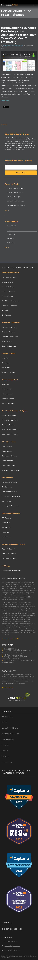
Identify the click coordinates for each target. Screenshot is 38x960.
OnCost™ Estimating (9, 277)
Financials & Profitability (10, 434)
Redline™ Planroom (9, 554)
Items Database (7, 296)
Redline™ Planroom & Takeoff (13, 544)
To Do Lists (6, 368)
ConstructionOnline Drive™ (11, 496)
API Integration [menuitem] (8, 739)
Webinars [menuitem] (5, 756)
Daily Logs (5, 358)
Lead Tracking (7, 446)
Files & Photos (7, 477)
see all (7, 210)
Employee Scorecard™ (10, 420)
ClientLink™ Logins (8, 465)
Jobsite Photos (7, 487)
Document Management (11, 513)
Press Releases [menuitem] (7, 762)
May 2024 (10, 238)
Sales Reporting (7, 461)
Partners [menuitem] (5, 745)
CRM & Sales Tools (9, 442)
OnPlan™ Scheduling (9, 327)
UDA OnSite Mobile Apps (15, 201)
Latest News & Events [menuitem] (10, 728)
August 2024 (11, 225)
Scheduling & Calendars (11, 322)
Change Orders (7, 282)
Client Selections (8, 287)
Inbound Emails (7, 394)
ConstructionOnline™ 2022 (16, 205)
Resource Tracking (8, 425)
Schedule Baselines (9, 346)
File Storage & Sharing (9, 482)
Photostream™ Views (9, 492)
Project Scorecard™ (9, 415)
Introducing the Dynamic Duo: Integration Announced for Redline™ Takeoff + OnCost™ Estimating (18, 35)
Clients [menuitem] (4, 722)
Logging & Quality (8, 353)
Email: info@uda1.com (12, 946)
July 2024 (10, 230)
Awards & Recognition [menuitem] (10, 734)
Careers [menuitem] (5, 751)
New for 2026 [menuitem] (7, 717)
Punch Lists (6, 363)
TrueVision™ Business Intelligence (15, 411)
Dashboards (6, 537)
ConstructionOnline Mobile (11, 570)
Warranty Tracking (8, 372)
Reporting (5, 532)
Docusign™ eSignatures (10, 506)
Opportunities (7, 451)
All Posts (4, 124)
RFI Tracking (6, 518)
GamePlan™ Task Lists (10, 337)
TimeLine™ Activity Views (10, 470)
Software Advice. (8, 662)
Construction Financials (11, 273)
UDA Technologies (13, 197)
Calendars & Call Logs (9, 456)
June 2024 (11, 234)
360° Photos (6, 501)
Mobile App (6, 566)
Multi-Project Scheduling (10, 430)
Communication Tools (10, 380)
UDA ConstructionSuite (15, 192)
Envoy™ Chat (6, 389)
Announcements (8, 399)
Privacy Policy (6, 957)
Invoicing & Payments (9, 305)
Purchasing (6, 310)
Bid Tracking (6, 315)
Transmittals (6, 527)
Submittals (6, 523)
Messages (5, 384)
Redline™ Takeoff (8, 291)
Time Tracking (7, 341)
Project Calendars (8, 332)
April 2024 (10, 242)
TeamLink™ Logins (8, 403)
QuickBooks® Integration (11, 301)
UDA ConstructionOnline (16, 188)
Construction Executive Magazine (13, 653)
